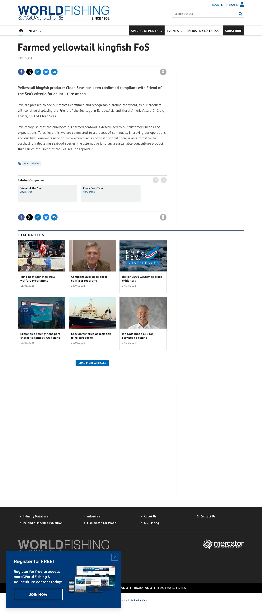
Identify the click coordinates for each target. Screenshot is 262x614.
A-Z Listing (151, 523)
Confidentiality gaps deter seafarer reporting (89, 278)
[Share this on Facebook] (21, 71)
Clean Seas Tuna (93, 188)
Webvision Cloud (139, 600)
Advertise (94, 516)
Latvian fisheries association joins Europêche (91, 335)
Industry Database (36, 516)
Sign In (233, 4)
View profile (26, 191)
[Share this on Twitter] (29, 71)
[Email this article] (54, 71)
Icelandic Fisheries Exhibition (43, 523)
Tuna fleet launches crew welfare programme (37, 278)
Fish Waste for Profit (101, 523)
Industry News (31, 163)
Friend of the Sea (31, 188)
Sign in (118, 64)
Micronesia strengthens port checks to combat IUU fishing (40, 335)
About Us (150, 516)
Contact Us (207, 516)
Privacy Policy (142, 587)
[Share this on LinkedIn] (37, 71)
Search (240, 14)
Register (218, 4)
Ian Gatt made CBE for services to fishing (137, 335)
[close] (166, 64)
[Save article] (163, 71)
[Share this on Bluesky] (46, 71)
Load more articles (92, 363)
